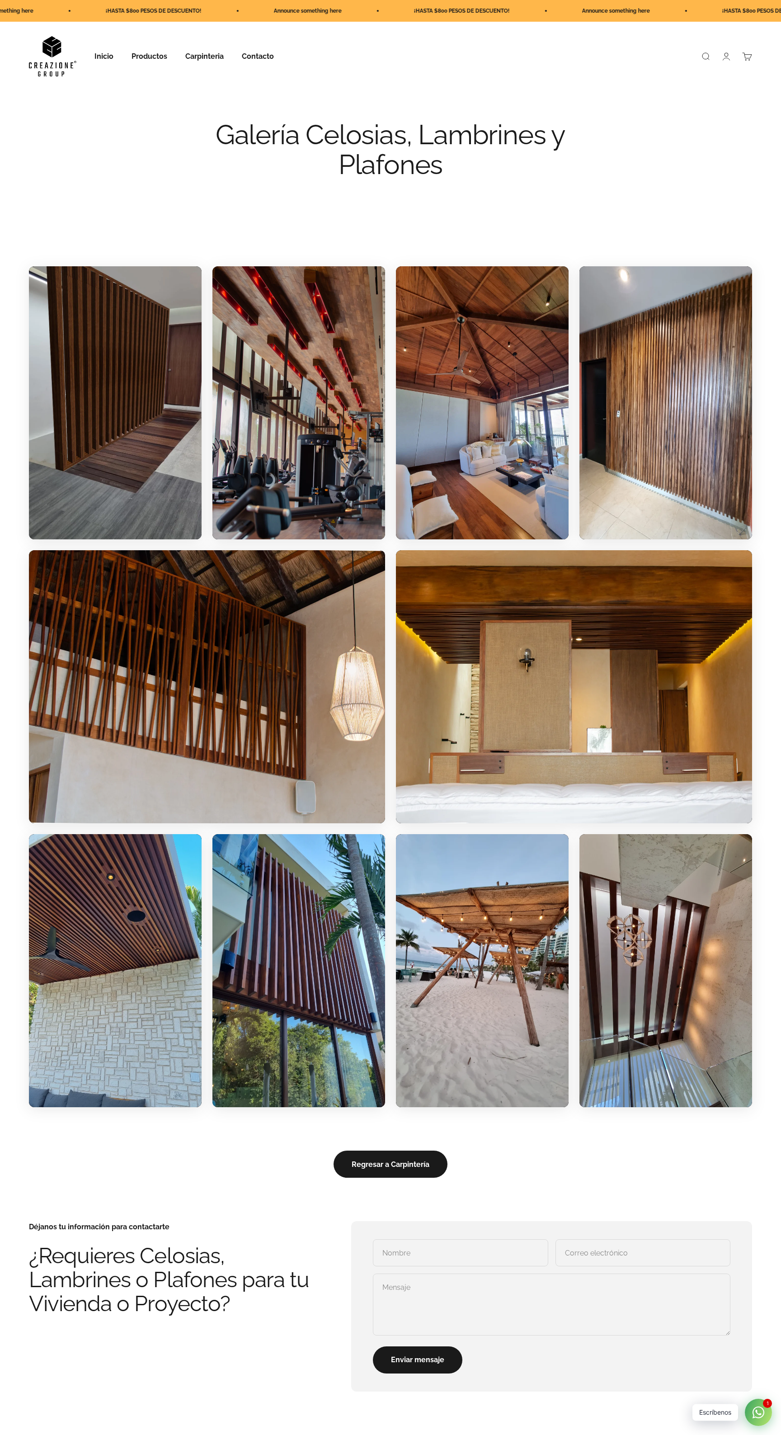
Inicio (103, 56)
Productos (149, 56)
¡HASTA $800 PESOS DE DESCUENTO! (300, 11)
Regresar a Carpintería (390, 1164)
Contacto (258, 56)
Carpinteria (204, 56)
